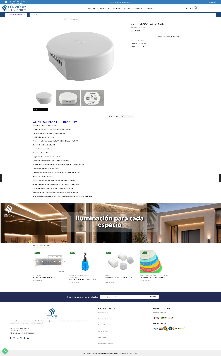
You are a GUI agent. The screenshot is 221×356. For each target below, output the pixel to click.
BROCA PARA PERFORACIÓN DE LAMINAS (82, 279)
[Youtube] (28, 338)
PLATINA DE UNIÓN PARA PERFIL (44, 277)
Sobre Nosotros (103, 331)
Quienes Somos (105, 8)
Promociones (138, 8)
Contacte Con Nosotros (105, 343)
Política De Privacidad (105, 319)
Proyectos (117, 8)
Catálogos (127, 8)
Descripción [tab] (113, 116)
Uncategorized (73, 19)
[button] (5, 351)
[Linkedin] (17, 338)
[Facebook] (6, 2)
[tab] (113, 116)
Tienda (95, 8)
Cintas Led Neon (144, 275)
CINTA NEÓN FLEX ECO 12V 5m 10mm (152, 277)
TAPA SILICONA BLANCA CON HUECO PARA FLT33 (118, 278)
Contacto (149, 8)
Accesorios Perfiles (74, 275)
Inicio (89, 8)
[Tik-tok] (24, 338)
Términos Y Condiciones (105, 325)
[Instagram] (14, 338)
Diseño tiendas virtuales (130, 353)
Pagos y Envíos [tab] (127, 116)
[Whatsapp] (21, 338)
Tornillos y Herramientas (87, 275)
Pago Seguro (212, 2)
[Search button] (214, 15)
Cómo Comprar (103, 313)
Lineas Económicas (154, 275)
